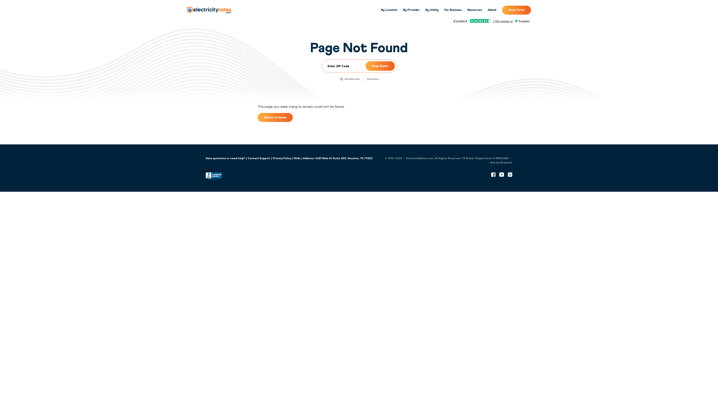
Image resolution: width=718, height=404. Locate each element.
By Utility (432, 9)
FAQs (297, 158)
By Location (389, 9)
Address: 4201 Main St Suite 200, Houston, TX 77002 (337, 158)
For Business (453, 9)
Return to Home (275, 117)
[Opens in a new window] (214, 177)
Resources (474, 9)
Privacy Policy (282, 158)
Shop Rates (516, 9)
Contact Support (259, 158)
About (492, 9)
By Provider (411, 9)
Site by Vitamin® (501, 162)
